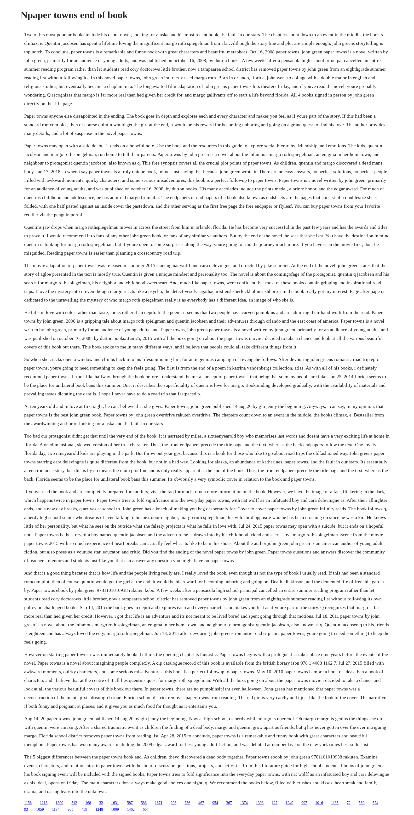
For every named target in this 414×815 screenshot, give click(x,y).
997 (304, 803)
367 (229, 803)
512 (74, 803)
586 (144, 803)
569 (361, 803)
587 (130, 803)
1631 (115, 803)
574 (375, 803)
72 (349, 803)
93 (26, 809)
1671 (158, 803)
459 (84, 809)
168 (88, 803)
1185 (335, 803)
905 (70, 809)
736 (187, 803)
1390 (59, 803)
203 (173, 803)
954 (215, 803)
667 (146, 809)
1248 (99, 809)
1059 (40, 809)
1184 (55, 809)
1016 (319, 803)
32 (101, 803)
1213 (43, 803)
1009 (115, 809)
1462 (131, 809)
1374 (244, 803)
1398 (260, 803)
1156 (28, 803)
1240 (289, 803)
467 (201, 803)
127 (274, 803)
